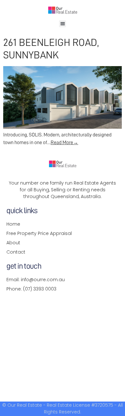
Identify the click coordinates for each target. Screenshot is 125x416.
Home (13, 224)
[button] (62, 24)
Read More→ (64, 142)
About (13, 242)
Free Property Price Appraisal (39, 233)
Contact (15, 252)
